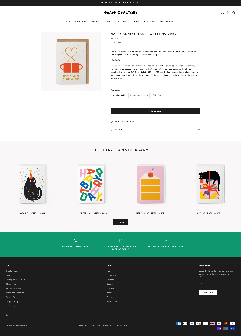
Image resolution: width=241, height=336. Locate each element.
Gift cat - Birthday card (209, 213)
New (68, 21)
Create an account (14, 271)
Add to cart (155, 111)
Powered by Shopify (118, 326)
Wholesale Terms (13, 288)
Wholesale (149, 21)
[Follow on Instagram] (7, 314)
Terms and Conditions (15, 293)
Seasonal (95, 21)
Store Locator (167, 21)
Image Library (12, 301)
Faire (8, 275)
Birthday (102, 150)
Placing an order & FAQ (16, 280)
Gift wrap (123, 21)
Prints (136, 21)
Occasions (80, 21)
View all (120, 222)
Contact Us (11, 306)
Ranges (109, 21)
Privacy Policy (12, 297)
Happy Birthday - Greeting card (91, 213)
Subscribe (207, 293)
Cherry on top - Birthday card (150, 213)
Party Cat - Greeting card (31, 213)
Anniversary (133, 150)
